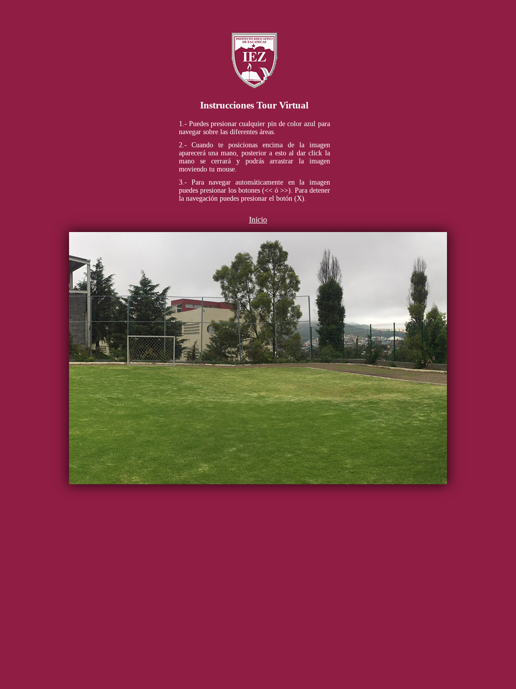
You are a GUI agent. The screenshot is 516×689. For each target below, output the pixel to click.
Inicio (258, 219)
